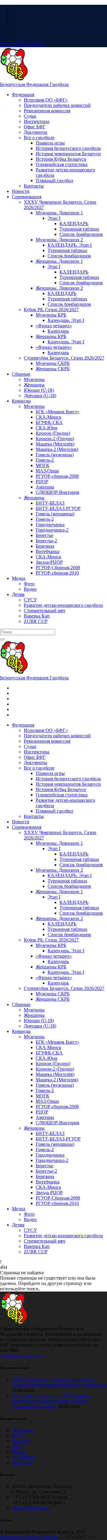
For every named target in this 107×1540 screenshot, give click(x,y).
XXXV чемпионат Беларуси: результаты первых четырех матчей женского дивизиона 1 (59, 1382)
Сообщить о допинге (21, 1355)
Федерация (23, 1430)
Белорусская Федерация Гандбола (34, 84)
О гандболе (23, 1457)
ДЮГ (17, 1446)
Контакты (22, 1462)
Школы (19, 1451)
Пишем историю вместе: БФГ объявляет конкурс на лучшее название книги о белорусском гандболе (53, 1401)
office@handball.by (30, 1507)
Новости (20, 1441)
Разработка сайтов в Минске (29, 1537)
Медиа (18, 1435)
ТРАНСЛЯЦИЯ (22, 44)
